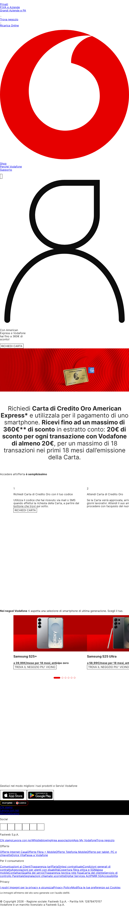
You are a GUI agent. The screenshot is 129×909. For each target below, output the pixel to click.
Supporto (6, 169)
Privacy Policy (62, 887)
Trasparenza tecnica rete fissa (64, 872)
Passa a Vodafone (36, 855)
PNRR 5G (96, 876)
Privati (4, 4)
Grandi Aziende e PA (13, 10)
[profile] (64, 252)
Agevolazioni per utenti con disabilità (35, 869)
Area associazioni (62, 840)
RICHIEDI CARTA (11, 346)
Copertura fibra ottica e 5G (76, 869)
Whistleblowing (9, 813)
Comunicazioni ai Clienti (15, 866)
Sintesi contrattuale (70, 866)
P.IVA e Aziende (10, 7)
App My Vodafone (84, 840)
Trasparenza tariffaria (44, 866)
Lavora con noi (9, 810)
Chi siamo (6, 807)
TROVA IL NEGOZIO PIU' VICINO (35, 667)
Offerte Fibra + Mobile (41, 852)
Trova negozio (105, 840)
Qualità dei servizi (33, 872)
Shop (3, 163)
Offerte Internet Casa (13, 852)
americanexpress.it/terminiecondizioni (61, 712)
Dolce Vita (18, 855)
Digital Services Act (77, 876)
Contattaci (15, 872)
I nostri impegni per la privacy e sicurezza (26, 887)
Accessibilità (110, 876)
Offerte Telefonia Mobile (71, 852)
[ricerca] (1, 176)
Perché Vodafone (11, 166)
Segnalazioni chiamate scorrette (44, 876)
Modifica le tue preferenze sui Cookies (95, 887)
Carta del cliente (93, 872)
